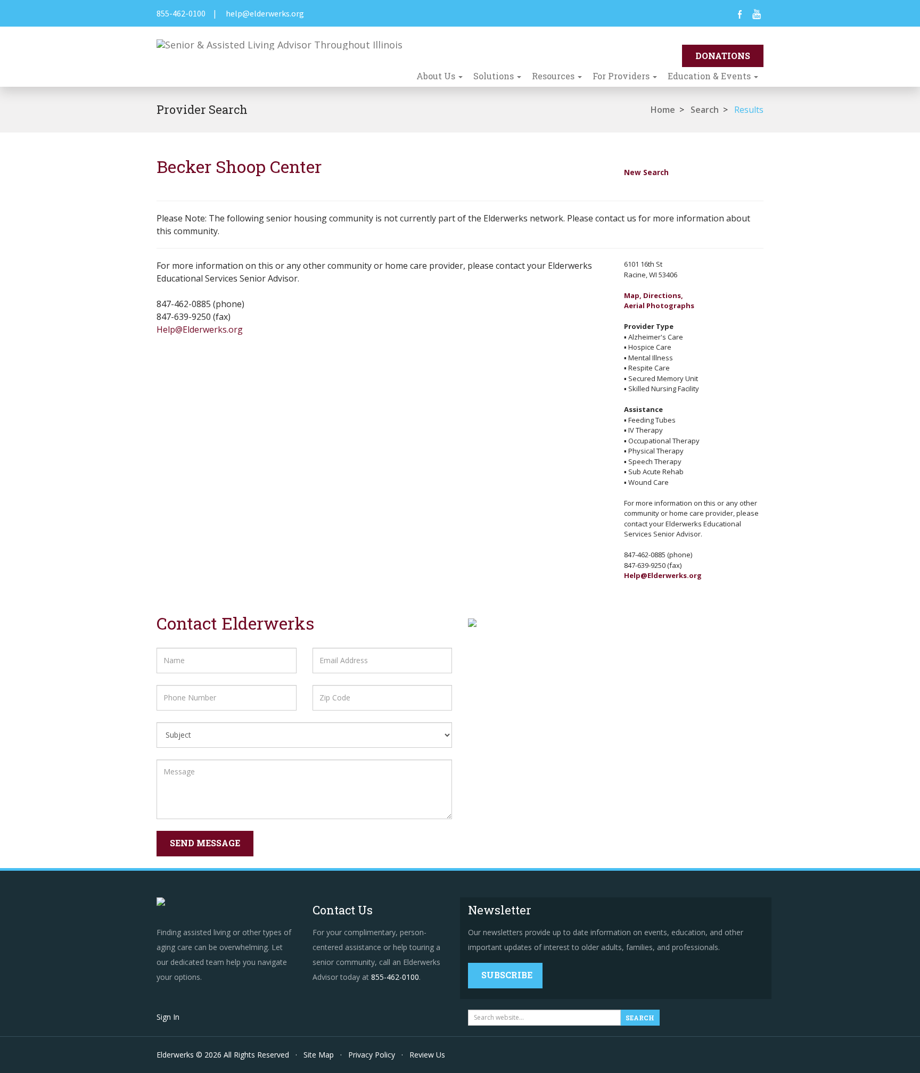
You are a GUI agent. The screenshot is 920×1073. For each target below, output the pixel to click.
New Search (646, 172)
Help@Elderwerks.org (200, 329)
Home (663, 109)
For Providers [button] (622, 75)
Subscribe (506, 974)
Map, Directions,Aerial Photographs (659, 301)
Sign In (168, 1017)
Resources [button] (554, 75)
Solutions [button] (494, 75)
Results (748, 109)
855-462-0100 (181, 13)
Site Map (318, 1055)
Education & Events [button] (710, 75)
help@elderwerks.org (265, 13)
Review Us (427, 1055)
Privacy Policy (371, 1055)
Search (705, 109)
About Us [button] (436, 75)
